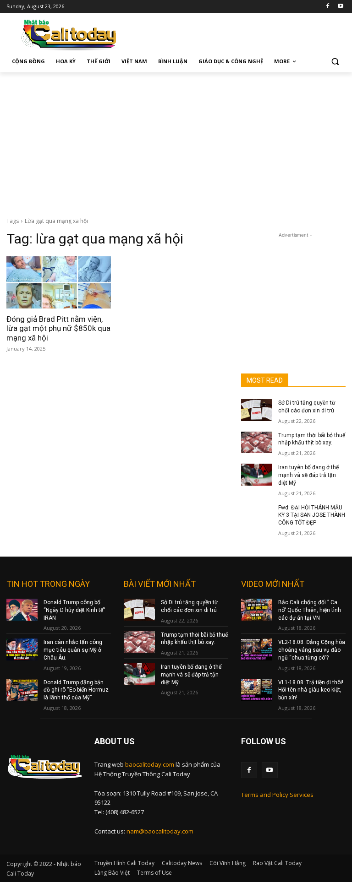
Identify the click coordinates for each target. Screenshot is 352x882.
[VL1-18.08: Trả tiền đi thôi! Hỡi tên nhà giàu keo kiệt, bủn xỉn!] (256, 690)
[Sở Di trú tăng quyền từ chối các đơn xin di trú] (256, 410)
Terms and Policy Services (277, 794)
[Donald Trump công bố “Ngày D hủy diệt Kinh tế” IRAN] (22, 610)
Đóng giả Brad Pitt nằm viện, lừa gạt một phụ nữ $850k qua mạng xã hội (58, 328)
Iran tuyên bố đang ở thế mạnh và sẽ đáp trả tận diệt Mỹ (308, 475)
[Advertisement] (176, 141)
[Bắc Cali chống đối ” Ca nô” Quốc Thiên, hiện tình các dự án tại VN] (256, 610)
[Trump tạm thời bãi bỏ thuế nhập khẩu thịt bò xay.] (256, 443)
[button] (335, 61)
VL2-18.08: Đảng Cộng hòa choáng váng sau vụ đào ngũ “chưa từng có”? (311, 650)
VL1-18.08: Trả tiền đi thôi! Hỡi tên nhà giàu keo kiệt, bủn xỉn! (310, 690)
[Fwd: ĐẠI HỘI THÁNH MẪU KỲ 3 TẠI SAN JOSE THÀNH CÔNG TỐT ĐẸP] (256, 515)
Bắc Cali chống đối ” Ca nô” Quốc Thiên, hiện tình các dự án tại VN (309, 610)
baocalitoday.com (149, 764)
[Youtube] (340, 6)
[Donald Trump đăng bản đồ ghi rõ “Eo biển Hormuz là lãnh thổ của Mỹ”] (22, 690)
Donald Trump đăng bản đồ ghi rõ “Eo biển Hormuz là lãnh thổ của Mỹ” (76, 690)
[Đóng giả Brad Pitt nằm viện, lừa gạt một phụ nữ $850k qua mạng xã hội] (58, 282)
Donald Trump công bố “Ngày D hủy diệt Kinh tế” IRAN (74, 610)
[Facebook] (327, 6)
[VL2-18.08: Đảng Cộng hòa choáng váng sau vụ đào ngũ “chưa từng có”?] (256, 649)
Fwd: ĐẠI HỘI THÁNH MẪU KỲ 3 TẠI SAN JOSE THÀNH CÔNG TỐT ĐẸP (311, 515)
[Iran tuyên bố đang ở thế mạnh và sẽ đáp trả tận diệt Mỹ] (256, 475)
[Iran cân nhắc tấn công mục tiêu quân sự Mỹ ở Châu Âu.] (22, 649)
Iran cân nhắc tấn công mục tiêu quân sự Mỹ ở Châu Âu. (73, 650)
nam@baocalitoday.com (159, 831)
